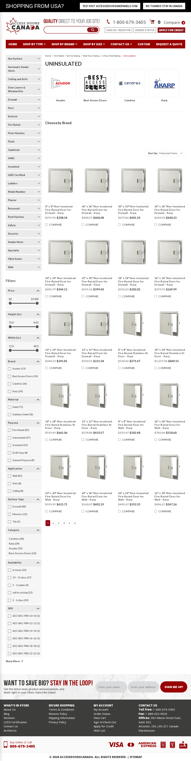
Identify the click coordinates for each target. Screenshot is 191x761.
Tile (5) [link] (16, 521)
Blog (7, 714)
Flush (11, 141)
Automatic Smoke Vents (18, 69)
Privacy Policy (57, 722)
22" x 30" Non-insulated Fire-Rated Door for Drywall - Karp (97, 281)
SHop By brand (62, 44)
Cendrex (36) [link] (19, 383)
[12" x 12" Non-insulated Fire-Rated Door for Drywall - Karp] (97, 323)
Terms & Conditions (61, 709)
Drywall (12, 99)
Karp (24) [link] (17, 391)
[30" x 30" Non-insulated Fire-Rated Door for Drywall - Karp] (133, 180)
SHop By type (33, 44)
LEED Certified (16, 174)
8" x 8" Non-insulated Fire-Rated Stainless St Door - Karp (133, 353)
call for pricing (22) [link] (22, 592)
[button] (165, 153)
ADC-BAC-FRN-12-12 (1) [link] (26, 623)
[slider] (10, 303)
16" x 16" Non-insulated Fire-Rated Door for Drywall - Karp (169, 281)
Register (124, 30)
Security (13, 233)
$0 (10, 299)
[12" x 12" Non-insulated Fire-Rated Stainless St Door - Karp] (97, 395)
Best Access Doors (95, 100)
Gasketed (13, 149)
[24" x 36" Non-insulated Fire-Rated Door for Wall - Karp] (97, 467)
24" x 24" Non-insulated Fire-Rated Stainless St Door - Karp (169, 353)
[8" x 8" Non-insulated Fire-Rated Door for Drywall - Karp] (60, 180)
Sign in (111, 30)
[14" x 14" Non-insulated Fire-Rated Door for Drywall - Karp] (60, 323)
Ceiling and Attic (18, 79)
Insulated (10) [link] (20, 445)
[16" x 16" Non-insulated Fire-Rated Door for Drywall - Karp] (169, 252)
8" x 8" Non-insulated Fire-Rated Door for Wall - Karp (131, 424)
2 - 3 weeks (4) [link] (20, 585)
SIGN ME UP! (174, 687)
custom (144, 44)
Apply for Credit (104, 726)
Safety (12, 225)
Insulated (13, 166)
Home (13, 44)
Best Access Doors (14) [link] (25, 376)
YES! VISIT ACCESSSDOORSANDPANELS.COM (110, 6)
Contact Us (11, 726)
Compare (174, 22)
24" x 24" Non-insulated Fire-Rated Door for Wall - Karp (133, 496)
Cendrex (129, 100)
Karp (164, 100)
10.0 (11, 322)
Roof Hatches (16, 216)
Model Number (17, 191)
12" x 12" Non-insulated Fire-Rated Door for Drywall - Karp (97, 353)
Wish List (99, 730)
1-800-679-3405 (129, 22)
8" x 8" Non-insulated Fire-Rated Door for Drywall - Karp (59, 209)
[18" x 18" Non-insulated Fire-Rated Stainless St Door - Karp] (60, 395)
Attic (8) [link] (16, 483)
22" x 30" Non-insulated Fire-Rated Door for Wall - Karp (169, 496)
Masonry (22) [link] (19, 514)
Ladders (13, 183)
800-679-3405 (22, 746)
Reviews (9, 718)
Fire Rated (14, 124)
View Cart (100, 718)
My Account (101, 709)
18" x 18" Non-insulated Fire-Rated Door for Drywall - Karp (133, 281)
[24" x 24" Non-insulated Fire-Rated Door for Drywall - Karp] (60, 252)
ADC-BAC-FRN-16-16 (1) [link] (26, 638)
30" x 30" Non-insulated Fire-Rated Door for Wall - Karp (60, 496)
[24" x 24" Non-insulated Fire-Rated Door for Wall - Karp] (133, 467)
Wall (10, 267)
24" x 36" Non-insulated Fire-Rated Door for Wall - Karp (97, 496)
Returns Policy (58, 714)
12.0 (11, 346)
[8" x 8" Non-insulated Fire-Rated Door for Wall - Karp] (133, 395)
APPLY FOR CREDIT (171, 30)
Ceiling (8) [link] (17, 490)
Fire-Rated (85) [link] (20, 430)
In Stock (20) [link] (19, 570)
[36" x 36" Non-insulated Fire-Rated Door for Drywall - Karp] (97, 180)
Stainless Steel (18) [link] (22, 414)
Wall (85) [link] (17, 475)
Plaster (12, 200)
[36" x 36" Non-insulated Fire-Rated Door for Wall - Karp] (169, 395)
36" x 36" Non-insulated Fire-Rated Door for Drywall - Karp (97, 209)
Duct (11, 107)
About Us (10, 709)
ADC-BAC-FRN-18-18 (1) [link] (26, 645)
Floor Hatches (16, 133)
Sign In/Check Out (105, 722)
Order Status (145, 30)
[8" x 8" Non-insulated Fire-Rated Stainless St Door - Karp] (133, 323)
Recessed (14, 208)
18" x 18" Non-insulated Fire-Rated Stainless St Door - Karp (60, 424)
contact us (120, 44)
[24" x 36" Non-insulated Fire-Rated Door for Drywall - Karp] (169, 180)
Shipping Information (62, 718)
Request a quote (169, 44)
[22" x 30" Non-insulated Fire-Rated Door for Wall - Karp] (169, 467)
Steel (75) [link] (17, 406)
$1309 (35, 299)
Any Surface (15, 58)
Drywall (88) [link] (19, 506)
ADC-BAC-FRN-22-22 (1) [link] (26, 653)
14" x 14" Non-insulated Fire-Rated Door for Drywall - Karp (60, 353)
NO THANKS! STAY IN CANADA (164, 6)
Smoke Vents (15, 242)
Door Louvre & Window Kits (16, 89)
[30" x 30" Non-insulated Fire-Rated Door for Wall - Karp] (60, 467)
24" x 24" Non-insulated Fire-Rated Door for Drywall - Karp (60, 281)
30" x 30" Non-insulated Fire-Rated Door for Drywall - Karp (133, 209)
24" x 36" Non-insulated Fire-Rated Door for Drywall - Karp (169, 209)
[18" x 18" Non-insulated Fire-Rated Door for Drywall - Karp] (133, 252)
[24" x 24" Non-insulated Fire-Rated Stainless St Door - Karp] (169, 323)
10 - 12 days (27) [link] (21, 577)
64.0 (36, 322)
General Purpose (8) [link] (23, 460)
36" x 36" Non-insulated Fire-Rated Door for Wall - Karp (169, 424)
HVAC (11, 158)
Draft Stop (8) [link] (20, 452)
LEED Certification (15, 722)
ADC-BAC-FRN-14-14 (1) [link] (26, 630)
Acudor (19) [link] (19, 368)
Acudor (60, 100)
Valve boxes (15, 258)
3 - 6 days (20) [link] (20, 600)
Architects (10, 730)
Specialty (13, 250)
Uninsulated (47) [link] (21, 437)
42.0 (36, 346)
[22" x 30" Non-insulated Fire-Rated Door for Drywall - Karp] (97, 252)
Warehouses (147, 730)
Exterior (13, 116)
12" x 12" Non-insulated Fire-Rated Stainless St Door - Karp (97, 424)
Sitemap (136, 757)
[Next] (75, 523)
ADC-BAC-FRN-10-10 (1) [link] (26, 615)
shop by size (92, 44)
